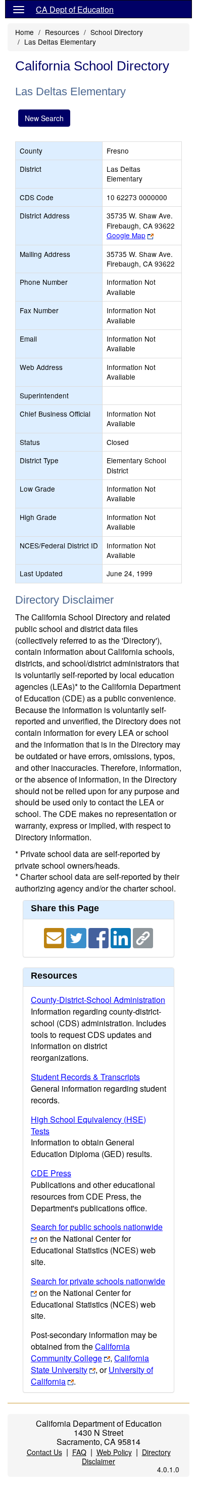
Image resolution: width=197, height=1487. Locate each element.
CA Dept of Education (75, 9)
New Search (44, 118)
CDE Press (51, 1173)
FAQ (79, 1452)
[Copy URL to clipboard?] (143, 937)
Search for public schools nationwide (97, 1227)
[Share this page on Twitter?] (77, 937)
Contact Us (44, 1452)
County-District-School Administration (98, 1000)
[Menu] (19, 9)
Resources (62, 32)
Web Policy (114, 1452)
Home (24, 32)
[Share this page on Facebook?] (99, 937)
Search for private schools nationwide (98, 1281)
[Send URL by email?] (55, 937)
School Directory (116, 32)
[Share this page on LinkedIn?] (122, 937)
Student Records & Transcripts (85, 1077)
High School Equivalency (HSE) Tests (88, 1125)
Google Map (126, 235)
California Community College (80, 1352)
